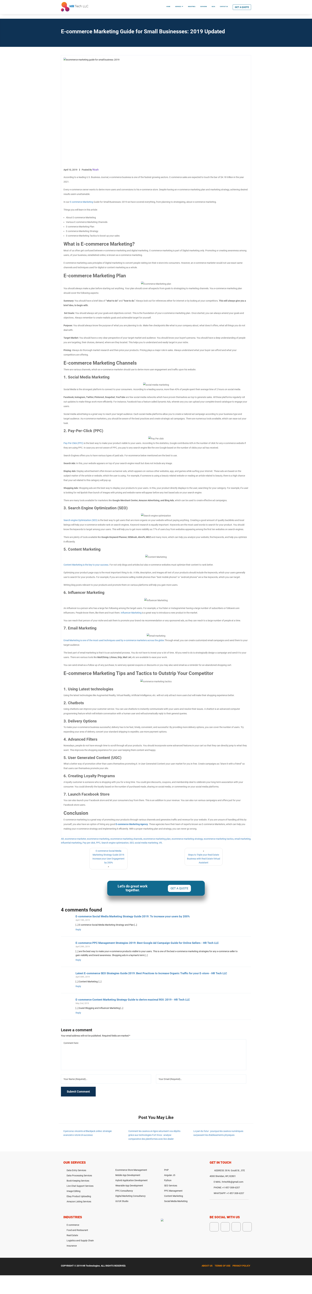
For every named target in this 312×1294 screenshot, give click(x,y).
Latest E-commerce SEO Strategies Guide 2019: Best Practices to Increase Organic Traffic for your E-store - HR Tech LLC (151, 973)
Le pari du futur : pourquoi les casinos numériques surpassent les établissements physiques (218, 1133)
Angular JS (169, 1175)
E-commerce (73, 1225)
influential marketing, (71, 842)
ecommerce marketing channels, (126, 839)
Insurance (72, 1245)
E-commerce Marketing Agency (132, 824)
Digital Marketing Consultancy (130, 1196)
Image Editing (73, 1191)
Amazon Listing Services (79, 1201)
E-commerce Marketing (81, 202)
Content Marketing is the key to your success (86, 564)
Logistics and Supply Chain (80, 1240)
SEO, (132, 842)
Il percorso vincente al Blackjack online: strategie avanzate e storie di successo (87, 1133)
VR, (160, 842)
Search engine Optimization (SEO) (81, 520)
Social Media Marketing (176, 1201)
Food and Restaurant (77, 1230)
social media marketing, (146, 842)
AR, (62, 839)
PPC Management (173, 1190)
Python (167, 1180)
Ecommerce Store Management (131, 1170)
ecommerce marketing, (98, 839)
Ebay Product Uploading (79, 1196)
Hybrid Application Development (131, 1180)
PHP (166, 1170)
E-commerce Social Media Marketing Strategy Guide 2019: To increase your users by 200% (133, 916)
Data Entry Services (76, 1170)
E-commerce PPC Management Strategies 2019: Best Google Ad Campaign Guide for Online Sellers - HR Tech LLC (147, 942)
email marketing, (242, 839)
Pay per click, (89, 842)
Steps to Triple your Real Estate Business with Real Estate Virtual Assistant (203, 858)
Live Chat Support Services (80, 1186)
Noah (95, 169)
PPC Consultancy (124, 1190)
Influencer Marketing (131, 612)
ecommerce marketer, (75, 839)
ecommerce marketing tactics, (219, 839)
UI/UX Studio (121, 1201)
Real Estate (72, 1235)
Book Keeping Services (78, 1180)
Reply (78, 929)
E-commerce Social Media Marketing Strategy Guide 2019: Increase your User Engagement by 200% (108, 857)
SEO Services (170, 1185)
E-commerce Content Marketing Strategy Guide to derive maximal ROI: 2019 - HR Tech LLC (133, 999)
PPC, (98, 842)
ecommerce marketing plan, (157, 839)
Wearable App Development (129, 1185)
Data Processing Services (79, 1175)
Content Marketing (173, 1196)
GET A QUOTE (179, 888)
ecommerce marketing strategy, (187, 839)
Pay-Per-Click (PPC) (73, 443)
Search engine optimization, (115, 842)
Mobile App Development (127, 1175)
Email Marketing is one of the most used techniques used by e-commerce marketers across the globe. (114, 640)
